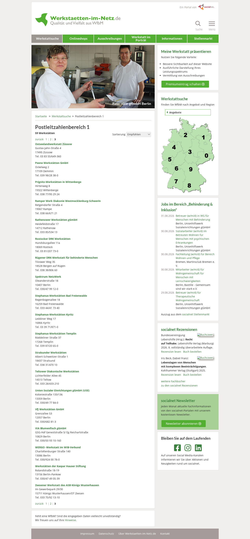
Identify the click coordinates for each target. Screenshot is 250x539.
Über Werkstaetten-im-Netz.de (137, 533)
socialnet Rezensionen (179, 329)
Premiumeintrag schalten (184, 84)
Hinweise (70, 520)
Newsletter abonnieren (182, 424)
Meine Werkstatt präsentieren (186, 51)
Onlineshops (78, 38)
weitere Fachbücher (173, 381)
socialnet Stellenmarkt (195, 314)
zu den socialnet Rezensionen (179, 385)
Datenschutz (106, 533)
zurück (39, 139)
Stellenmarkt (203, 38)
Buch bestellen (192, 351)
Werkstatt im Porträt (141, 38)
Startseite (41, 116)
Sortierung (118, 134)
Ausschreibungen (110, 38)
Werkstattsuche (47, 38)
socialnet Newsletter (178, 401)
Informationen (172, 38)
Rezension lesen (171, 351)
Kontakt (165, 533)
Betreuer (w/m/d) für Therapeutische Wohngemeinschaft (188, 296)
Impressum (87, 533)
